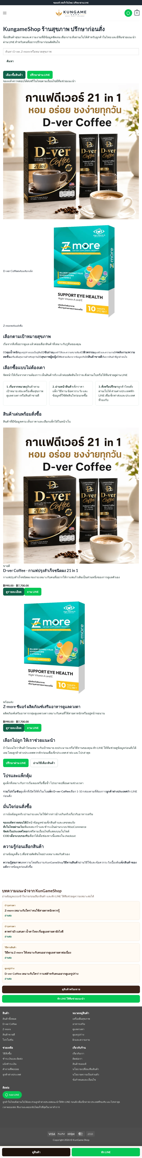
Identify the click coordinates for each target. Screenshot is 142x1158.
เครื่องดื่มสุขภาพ (81, 1018)
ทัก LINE (106, 1152)
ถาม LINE (33, 591)
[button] (5, 13)
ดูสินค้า (36, 1152)
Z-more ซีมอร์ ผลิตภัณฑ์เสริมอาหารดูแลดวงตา (41, 706)
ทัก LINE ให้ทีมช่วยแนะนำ (71, 998)
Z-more (7, 1029)
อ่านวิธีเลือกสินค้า (44, 762)
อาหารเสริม (79, 1023)
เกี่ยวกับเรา (78, 1053)
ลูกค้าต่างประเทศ (12, 1074)
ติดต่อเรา (77, 1058)
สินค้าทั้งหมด (9, 1018)
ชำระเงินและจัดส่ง (13, 1058)
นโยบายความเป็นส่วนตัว (86, 1074)
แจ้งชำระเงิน (9, 1063)
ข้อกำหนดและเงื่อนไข (84, 1079)
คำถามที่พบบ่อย (11, 1069)
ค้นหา (10, 61)
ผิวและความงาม (81, 1039)
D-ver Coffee (10, 1023)
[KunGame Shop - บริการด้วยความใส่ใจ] (71, 13)
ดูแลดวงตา (78, 1029)
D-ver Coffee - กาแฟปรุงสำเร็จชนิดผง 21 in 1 (40, 570)
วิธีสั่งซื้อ (7, 1053)
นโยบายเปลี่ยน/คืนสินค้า (86, 1069)
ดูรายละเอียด (13, 591)
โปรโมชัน (8, 1039)
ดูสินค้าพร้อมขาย (71, 989)
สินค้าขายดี (9, 1034)
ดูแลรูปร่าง (78, 1034)
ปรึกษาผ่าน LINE (40, 74)
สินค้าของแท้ (79, 1063)
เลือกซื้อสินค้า (14, 74)
